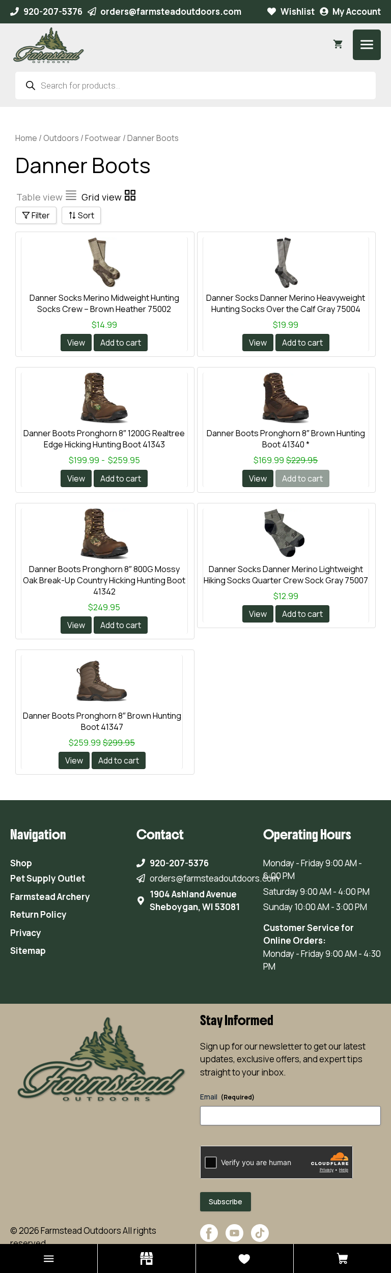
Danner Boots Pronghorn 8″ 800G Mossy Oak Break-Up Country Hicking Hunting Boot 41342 (104, 580)
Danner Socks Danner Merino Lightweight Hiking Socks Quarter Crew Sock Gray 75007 (286, 574)
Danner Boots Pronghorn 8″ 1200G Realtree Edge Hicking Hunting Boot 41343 (104, 439)
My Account (356, 11)
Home (26, 138)
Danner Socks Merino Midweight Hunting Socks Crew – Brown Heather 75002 (104, 303)
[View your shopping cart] (338, 45)
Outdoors (61, 138)
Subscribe (225, 1201)
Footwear (103, 138)
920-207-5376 (52, 11)
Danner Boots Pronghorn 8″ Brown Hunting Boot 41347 (102, 721)
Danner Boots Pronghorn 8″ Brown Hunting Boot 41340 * (286, 439)
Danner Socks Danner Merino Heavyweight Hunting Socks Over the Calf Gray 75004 (285, 303)
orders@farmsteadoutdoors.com (170, 11)
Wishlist (298, 11)
